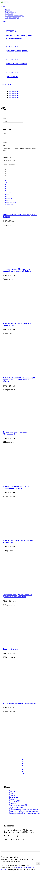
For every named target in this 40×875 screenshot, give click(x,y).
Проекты (7, 188)
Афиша (7, 182)
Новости (7, 180)
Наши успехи (8, 186)
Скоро (3, 21)
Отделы (7, 190)
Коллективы (8, 184)
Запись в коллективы (16, 63)
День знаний (12, 76)
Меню (3, 6)
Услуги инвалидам (12, 18)
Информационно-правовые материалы (23, 809)
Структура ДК (10, 12)
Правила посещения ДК (14, 16)
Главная (12, 791)
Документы (8, 192)
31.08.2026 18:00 (12, 46)
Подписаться (6, 84)
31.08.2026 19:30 (12, 59)
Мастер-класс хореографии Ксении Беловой (19, 36)
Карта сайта (13, 797)
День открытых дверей (17, 51)
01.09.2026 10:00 (12, 72)
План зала (9, 14)
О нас (7, 10)
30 (23, 773)
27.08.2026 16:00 (12, 31)
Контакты (7, 194)
